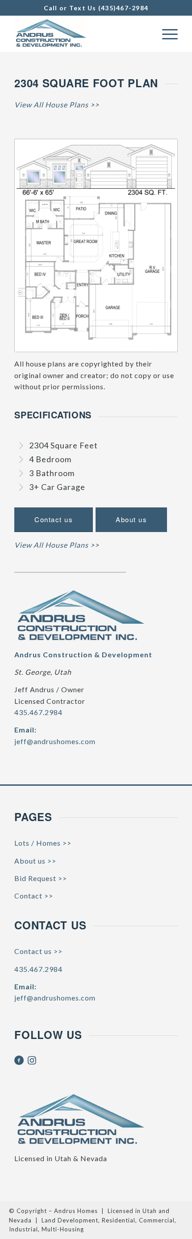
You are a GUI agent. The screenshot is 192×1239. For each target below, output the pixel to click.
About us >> (35, 860)
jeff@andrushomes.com (55, 741)
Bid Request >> (40, 878)
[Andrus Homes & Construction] (79, 33)
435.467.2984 (38, 712)
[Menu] (165, 33)
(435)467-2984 (123, 8)
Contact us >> (38, 951)
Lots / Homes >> (42, 843)
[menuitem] (165, 33)
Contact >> (33, 895)
